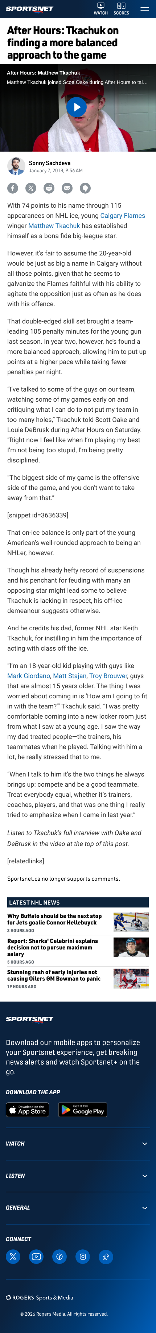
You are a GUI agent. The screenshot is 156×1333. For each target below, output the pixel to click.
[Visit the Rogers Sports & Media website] (39, 1297)
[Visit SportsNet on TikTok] (106, 1256)
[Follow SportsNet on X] (13, 1256)
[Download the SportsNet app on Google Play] (82, 1109)
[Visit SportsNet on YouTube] (36, 1256)
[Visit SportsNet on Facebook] (59, 1256)
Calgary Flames (122, 216)
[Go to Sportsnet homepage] (29, 10)
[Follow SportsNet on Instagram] (82, 1256)
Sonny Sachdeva (50, 162)
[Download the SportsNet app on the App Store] (27, 1109)
